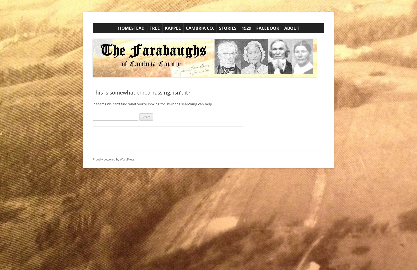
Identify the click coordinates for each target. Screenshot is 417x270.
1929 (246, 28)
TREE (155, 28)
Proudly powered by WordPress (114, 159)
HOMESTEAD (131, 28)
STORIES (227, 28)
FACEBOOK (267, 28)
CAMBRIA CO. (200, 28)
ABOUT (291, 28)
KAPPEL (173, 28)
